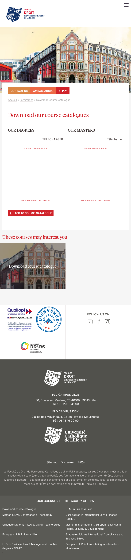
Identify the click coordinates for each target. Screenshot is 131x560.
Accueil (12, 99)
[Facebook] (99, 323)
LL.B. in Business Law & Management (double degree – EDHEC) (29, 546)
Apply (63, 91)
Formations (26, 99)
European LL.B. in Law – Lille (19, 534)
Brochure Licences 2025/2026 (35, 148)
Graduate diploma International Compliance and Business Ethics (94, 536)
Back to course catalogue (32, 213)
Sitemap (52, 462)
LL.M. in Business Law (79, 509)
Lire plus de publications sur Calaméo (35, 200)
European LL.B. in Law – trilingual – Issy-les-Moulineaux (92, 546)
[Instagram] (107, 322)
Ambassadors (43, 91)
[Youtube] (90, 323)
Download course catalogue (19, 509)
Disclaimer (68, 462)
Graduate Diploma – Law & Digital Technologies (31, 524)
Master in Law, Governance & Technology (27, 514)
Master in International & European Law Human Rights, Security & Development (94, 526)
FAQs (81, 462)
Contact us (19, 91)
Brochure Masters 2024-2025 (95, 148)
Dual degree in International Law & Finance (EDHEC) (91, 517)
